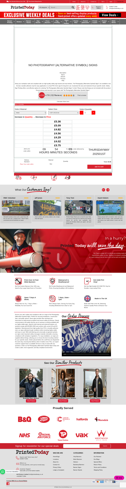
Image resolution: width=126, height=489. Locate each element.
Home (74, 1)
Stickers (19, 22)
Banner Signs (77, 467)
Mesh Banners (77, 459)
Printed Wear (76, 21)
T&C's (102, 1)
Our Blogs (97, 459)
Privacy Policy (57, 467)
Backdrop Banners (78, 464)
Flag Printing (57, 21)
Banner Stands (28, 21)
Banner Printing (9, 21)
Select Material (20, 109)
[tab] (63, 73)
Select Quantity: (86, 109)
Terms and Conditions (100, 467)
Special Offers (98, 462)
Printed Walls (104, 21)
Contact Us (93, 1)
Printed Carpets (94, 21)
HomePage (56, 456)
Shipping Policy (98, 470)
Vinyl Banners (77, 456)
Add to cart (99, 167)
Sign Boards (38, 21)
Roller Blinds (114, 21)
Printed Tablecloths (85, 21)
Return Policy (97, 464)
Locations (56, 459)
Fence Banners (47, 21)
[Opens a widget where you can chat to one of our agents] (119, 478)
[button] (97, 7)
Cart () (120, 1)
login (111, 1)
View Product (31, 401)
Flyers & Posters (66, 21)
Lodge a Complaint (58, 470)
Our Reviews (97, 456)
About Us (83, 1)
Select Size (52, 109)
